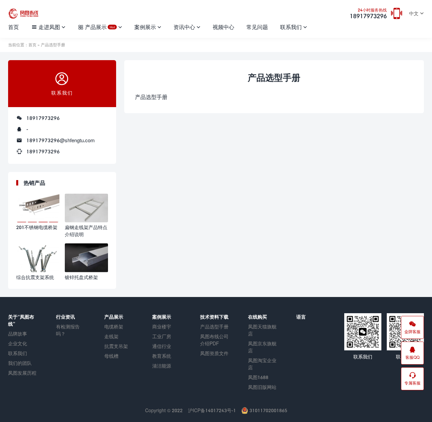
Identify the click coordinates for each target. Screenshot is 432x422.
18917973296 (368, 14)
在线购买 (257, 317)
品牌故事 (17, 334)
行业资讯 (65, 317)
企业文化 (17, 343)
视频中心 (223, 27)
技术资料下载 (214, 317)
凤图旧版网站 (262, 387)
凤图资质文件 (214, 353)
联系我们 (291, 27)
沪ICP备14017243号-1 (212, 410)
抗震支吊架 (116, 346)
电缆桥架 (113, 326)
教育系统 (161, 356)
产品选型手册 (214, 326)
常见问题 (257, 27)
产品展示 (100, 27)
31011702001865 (267, 410)
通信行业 (161, 346)
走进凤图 (49, 27)
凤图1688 (258, 377)
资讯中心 (184, 27)
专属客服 (412, 383)
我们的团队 (20, 363)
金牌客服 (412, 331)
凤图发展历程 (22, 373)
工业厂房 (161, 336)
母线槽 (111, 356)
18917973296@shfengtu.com (60, 140)
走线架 (111, 336)
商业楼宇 (161, 326)
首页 (13, 27)
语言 (301, 317)
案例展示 (145, 27)
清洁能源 (161, 366)
